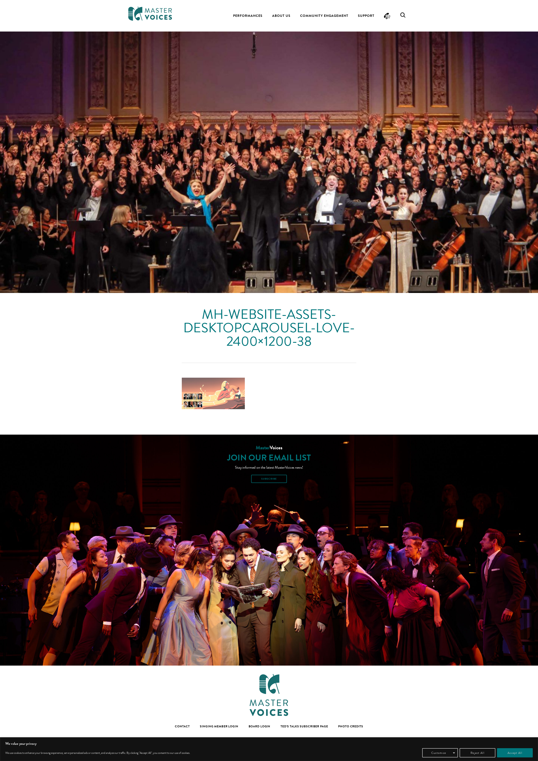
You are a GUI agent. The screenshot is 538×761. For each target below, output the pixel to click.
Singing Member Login (219, 726)
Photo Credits (350, 726)
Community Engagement (324, 15)
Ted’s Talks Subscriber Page (304, 726)
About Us (281, 15)
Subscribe (269, 479)
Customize (438, 753)
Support (366, 15)
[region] (269, 749)
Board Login (259, 726)
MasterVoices (150, 13)
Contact (182, 726)
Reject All (477, 753)
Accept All (515, 753)
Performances (247, 15)
